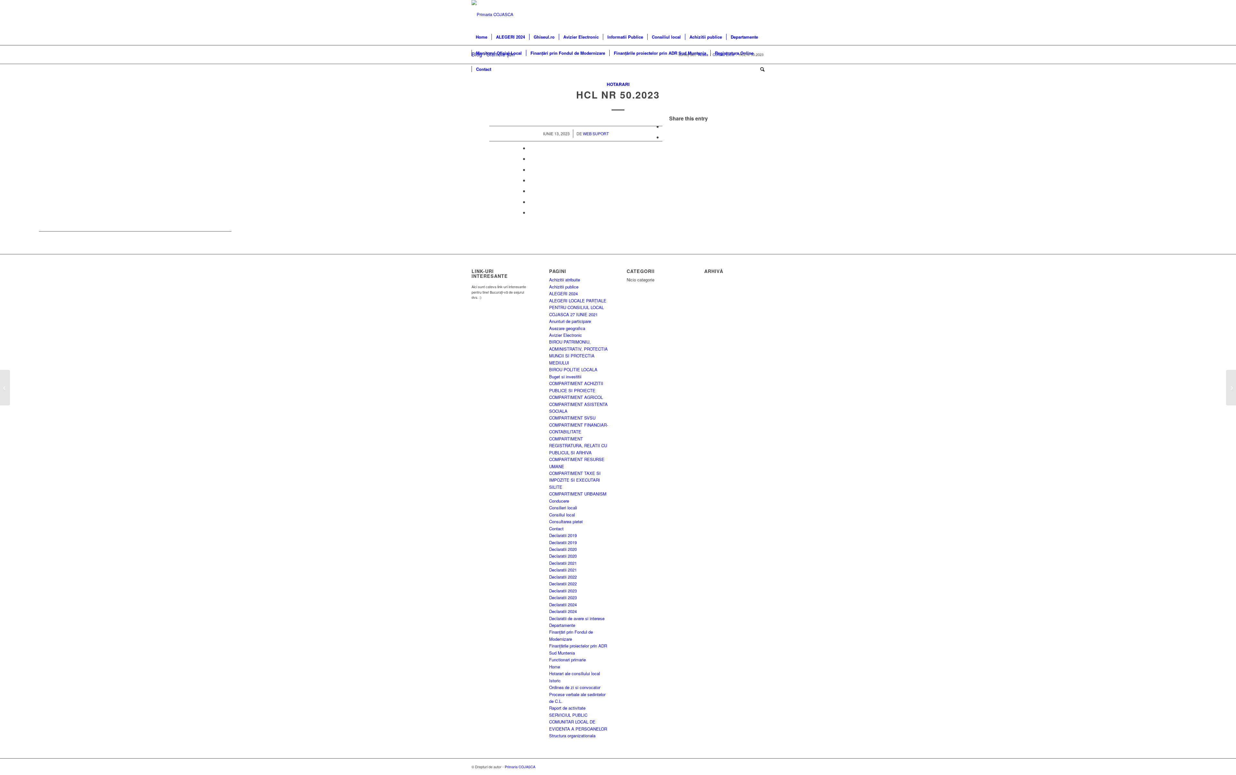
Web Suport (596, 133)
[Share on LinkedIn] (531, 169)
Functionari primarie (567, 660)
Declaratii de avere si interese (576, 618)
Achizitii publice (563, 287)
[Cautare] (760, 69)
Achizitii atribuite (564, 280)
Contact (556, 528)
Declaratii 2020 (563, 549)
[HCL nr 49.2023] (5, 387)
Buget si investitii (565, 376)
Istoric (555, 680)
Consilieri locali (563, 508)
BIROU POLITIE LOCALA (573, 369)
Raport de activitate (567, 708)
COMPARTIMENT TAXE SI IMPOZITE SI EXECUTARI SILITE (575, 480)
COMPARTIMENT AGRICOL (576, 397)
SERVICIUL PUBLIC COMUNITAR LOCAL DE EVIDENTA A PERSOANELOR (578, 722)
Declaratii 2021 (563, 563)
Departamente (562, 625)
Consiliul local (562, 515)
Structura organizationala (572, 735)
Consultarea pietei (566, 521)
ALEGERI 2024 (563, 293)
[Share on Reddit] (531, 201)
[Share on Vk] (531, 190)
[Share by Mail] (531, 212)
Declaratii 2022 (563, 577)
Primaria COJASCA (520, 766)
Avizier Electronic (565, 335)
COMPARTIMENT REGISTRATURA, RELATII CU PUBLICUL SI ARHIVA (578, 446)
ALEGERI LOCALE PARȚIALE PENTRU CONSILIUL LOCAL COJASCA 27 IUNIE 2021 (577, 307)
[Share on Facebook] (664, 126)
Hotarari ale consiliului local (574, 673)
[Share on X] (664, 137)
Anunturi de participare (570, 321)
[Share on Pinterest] (531, 158)
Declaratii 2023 (563, 591)
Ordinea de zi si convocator (574, 687)
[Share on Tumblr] (531, 180)
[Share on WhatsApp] (531, 148)
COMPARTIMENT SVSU (572, 418)
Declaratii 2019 (563, 535)
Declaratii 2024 (563, 604)
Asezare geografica (567, 328)
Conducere (559, 501)
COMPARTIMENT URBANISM (577, 494)
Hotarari (618, 84)
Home (554, 667)
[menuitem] (482, 37)
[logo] (492, 14)
